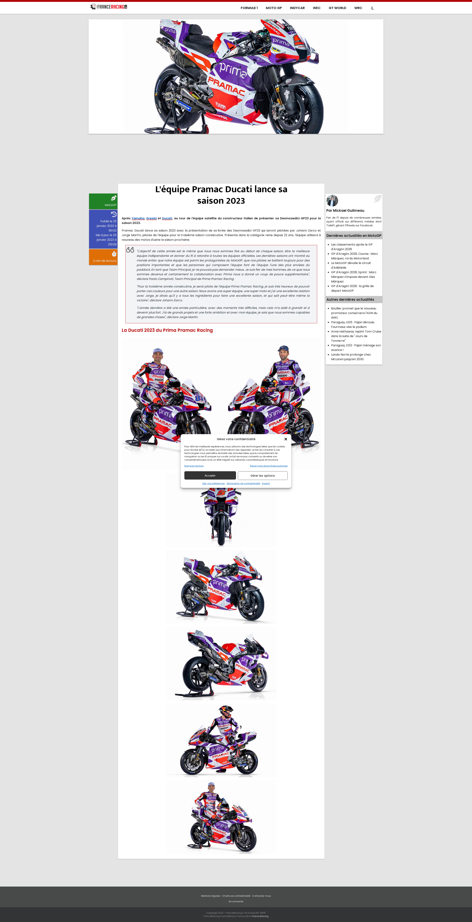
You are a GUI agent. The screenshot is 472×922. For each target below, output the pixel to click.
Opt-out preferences (213, 483)
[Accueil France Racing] (108, 7)
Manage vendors (194, 465)
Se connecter (236, 901)
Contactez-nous (261, 895)
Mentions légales (210, 895)
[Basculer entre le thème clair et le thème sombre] (372, 8)
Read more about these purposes (269, 465)
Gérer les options (262, 475)
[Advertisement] (236, 165)
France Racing (260, 916)
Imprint (266, 483)
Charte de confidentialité (236, 895)
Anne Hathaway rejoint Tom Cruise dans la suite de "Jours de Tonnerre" (356, 336)
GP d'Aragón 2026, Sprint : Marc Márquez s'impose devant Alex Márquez (353, 277)
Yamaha (138, 218)
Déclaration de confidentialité (243, 483)
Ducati (167, 218)
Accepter (210, 475)
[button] (286, 439)
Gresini (151, 218)
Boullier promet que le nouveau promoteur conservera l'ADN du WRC (354, 313)
